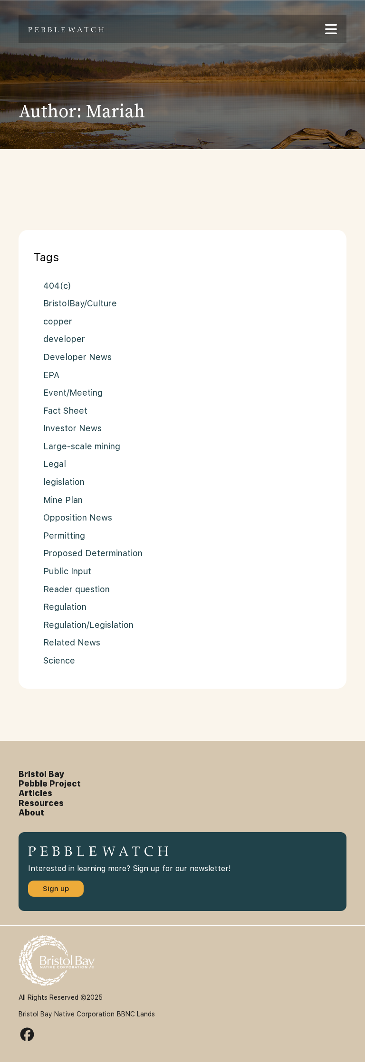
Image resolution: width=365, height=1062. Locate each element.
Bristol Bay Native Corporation (67, 1014)
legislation (64, 482)
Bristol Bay (42, 774)
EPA (51, 375)
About (31, 812)
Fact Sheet (65, 411)
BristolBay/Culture (80, 303)
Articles (35, 793)
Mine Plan (63, 500)
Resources (41, 803)
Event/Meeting (73, 393)
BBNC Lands (136, 1014)
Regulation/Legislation (88, 625)
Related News (71, 642)
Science (59, 660)
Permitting (64, 535)
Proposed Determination (93, 553)
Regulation (64, 607)
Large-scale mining (81, 446)
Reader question (76, 589)
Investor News (72, 428)
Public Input (67, 571)
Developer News (77, 357)
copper (57, 321)
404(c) (57, 286)
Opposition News (77, 517)
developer (64, 339)
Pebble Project (50, 783)
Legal (54, 464)
